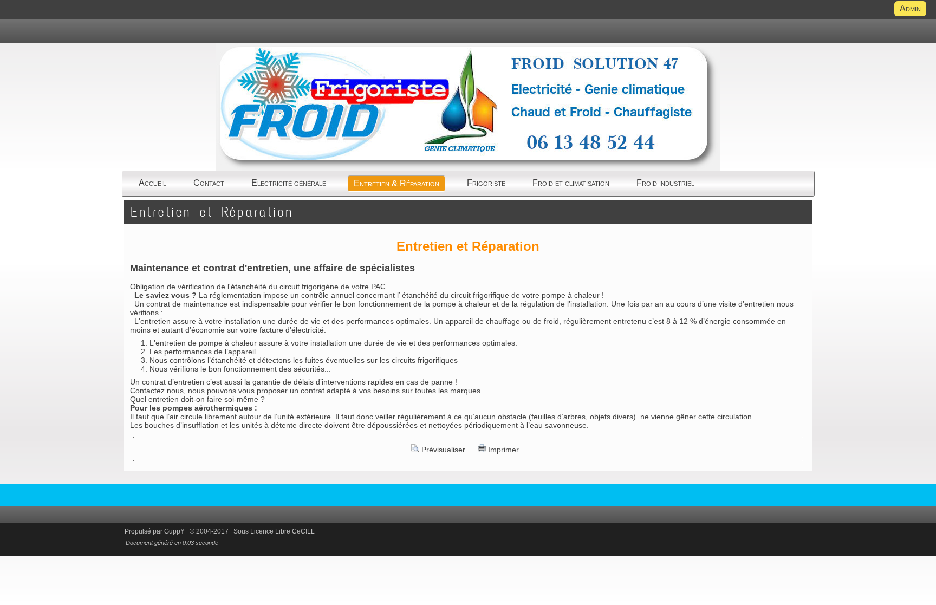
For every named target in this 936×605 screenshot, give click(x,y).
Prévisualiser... (446, 449)
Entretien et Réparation (212, 212)
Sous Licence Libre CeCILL (274, 531)
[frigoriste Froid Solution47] (468, 169)
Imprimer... (505, 449)
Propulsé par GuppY (155, 531)
